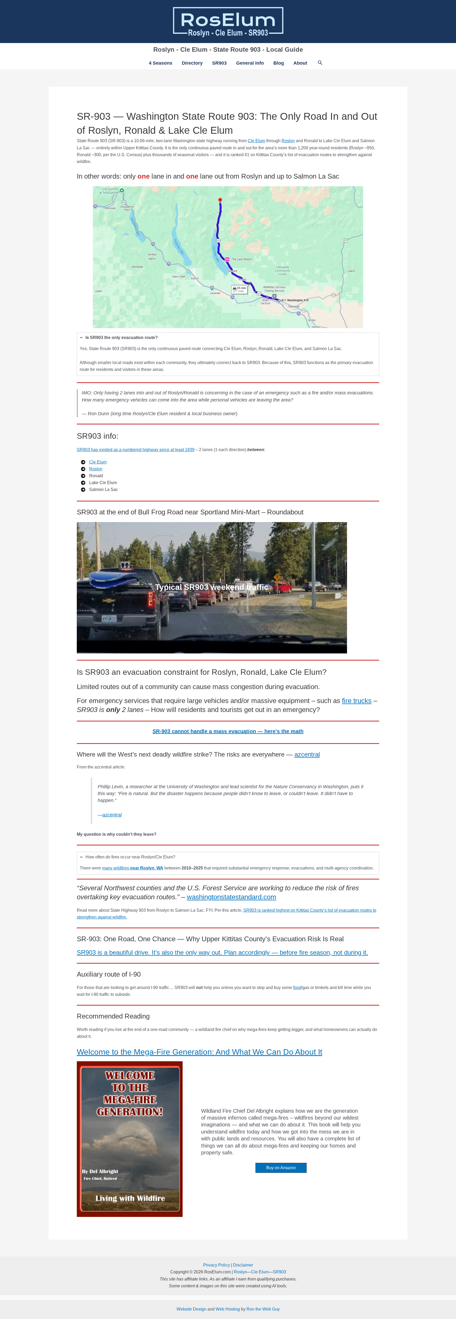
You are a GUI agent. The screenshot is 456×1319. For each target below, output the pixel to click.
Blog (278, 63)
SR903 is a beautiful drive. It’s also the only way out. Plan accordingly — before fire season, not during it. (222, 952)
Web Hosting (228, 1309)
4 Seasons (160, 63)
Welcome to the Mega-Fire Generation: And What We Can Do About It (199, 1052)
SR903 (219, 63)
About (300, 63)
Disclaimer (243, 1265)
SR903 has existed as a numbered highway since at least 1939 (135, 449)
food (297, 987)
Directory (192, 63)
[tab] (228, 354)
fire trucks (357, 701)
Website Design (191, 1309)
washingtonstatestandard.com (231, 897)
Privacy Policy (216, 1265)
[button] (320, 63)
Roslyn (288, 140)
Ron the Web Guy (263, 1309)
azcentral (307, 754)
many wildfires (132, 868)
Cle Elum (256, 140)
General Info (250, 63)
